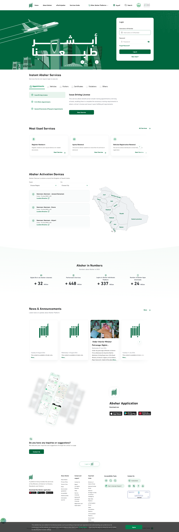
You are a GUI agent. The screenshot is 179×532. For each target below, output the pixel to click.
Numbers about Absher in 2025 (89, 269)
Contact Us (36, 451)
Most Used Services (42, 128)
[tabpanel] (89, 103)
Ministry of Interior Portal (91, 483)
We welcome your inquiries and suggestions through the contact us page (48, 445)
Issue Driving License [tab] (40, 95)
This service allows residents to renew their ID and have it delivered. (88, 148)
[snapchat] (143, 486)
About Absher (47, 5)
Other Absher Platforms (98, 5)
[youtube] (129, 486)
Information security (64, 499)
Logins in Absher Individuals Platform (105, 277)
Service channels (77, 494)
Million (46, 284)
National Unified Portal (92, 487)
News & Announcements (45, 308)
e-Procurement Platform (92, 514)
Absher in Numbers (89, 265)
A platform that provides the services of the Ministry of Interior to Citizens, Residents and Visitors (41, 483)
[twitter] (134, 486)
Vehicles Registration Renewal (124, 144)
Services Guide (75, 5)
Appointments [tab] (38, 86)
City (61, 182)
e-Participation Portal (91, 504)
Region (31, 182)
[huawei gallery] (144, 413)
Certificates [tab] (78, 86)
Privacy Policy (64, 482)
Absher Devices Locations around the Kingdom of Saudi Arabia (49, 178)
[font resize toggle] (111, 480)
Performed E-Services (73, 277)
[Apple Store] (115, 413)
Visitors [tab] (65, 86)
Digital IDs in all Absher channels (41, 277)
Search (130, 5)
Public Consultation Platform (91, 509)
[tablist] (89, 86)
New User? (135, 56)
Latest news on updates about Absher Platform (44, 312)
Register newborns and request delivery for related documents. (46, 148)
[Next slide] (97, 62)
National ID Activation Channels (77, 499)
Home (36, 5)
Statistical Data (64, 495)
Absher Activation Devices (46, 174)
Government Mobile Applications (91, 520)
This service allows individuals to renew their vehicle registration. (128, 148)
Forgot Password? (124, 45)
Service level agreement (64, 490)
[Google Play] (130, 413)
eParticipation (60, 5)
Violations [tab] (92, 86)
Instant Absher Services (45, 74)
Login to (87, 464)
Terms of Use (64, 484)
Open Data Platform (90, 500)
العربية (118, 5)
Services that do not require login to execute (43, 78)
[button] (59, 196)
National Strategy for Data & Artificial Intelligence (92, 493)
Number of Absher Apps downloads (138, 277)
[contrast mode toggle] (106, 480)
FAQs (76, 490)
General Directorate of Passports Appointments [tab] (48, 109)
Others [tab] (105, 86)
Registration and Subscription (79, 504)
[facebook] (138, 486)
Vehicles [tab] (53, 86)
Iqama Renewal (78, 144)
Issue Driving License (79, 94)
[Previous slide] (82, 62)
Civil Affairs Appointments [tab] (42, 102)
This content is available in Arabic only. (42, 356)
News (62, 486)
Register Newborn (38, 144)
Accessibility (64, 493)
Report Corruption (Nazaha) (77, 486)
